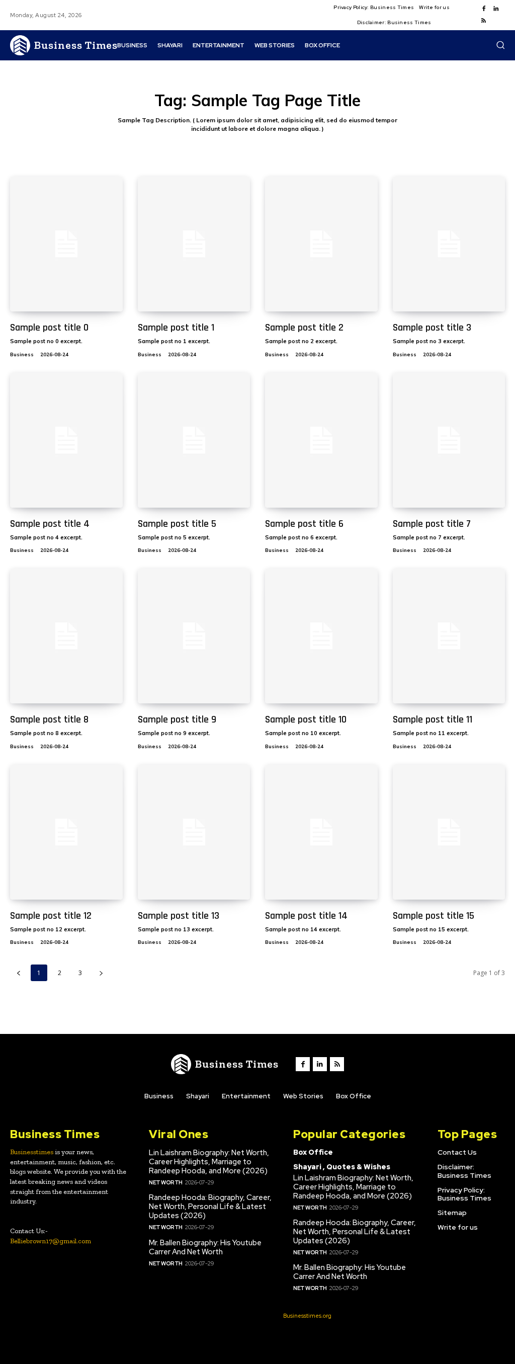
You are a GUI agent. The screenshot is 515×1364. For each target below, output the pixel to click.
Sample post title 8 (49, 719)
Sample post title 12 (51, 915)
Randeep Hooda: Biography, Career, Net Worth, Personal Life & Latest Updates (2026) (210, 1206)
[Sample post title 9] (194, 636)
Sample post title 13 (178, 915)
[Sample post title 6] (321, 440)
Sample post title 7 (432, 523)
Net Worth (166, 1182)
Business (22, 354)
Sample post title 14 (306, 915)
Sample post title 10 (306, 719)
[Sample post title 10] (321, 636)
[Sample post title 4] (66, 440)
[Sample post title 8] (66, 636)
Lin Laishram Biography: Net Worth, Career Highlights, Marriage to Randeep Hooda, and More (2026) (209, 1162)
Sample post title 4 (50, 523)
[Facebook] (484, 9)
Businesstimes (31, 1152)
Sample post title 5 (177, 523)
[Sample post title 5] (194, 440)
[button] (500, 44)
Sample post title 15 (433, 915)
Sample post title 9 (177, 719)
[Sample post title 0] (66, 244)
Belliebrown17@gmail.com (50, 1241)
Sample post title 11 (432, 719)
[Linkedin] (496, 9)
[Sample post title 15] (449, 832)
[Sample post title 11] (449, 636)
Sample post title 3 (432, 327)
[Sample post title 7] (449, 440)
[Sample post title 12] (66, 832)
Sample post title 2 (304, 327)
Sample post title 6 (304, 523)
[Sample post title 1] (194, 244)
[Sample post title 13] (194, 832)
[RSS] (484, 21)
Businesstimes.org (307, 1315)
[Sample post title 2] (321, 244)
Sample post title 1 (176, 327)
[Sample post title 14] (321, 832)
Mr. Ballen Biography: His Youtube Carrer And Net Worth (205, 1247)
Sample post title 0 (49, 327)
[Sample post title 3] (449, 244)
